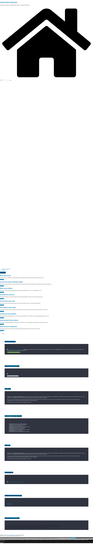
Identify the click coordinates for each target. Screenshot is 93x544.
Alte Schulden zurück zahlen (8, 307)
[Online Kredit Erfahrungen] (46, 79)
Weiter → (3, 333)
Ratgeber (3, 269)
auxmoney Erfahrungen (6, 268)
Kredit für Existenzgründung (8, 313)
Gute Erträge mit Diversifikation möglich (11, 281)
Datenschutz (9, 504)
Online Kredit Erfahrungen (8, 2)
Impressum (9, 503)
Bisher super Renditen (6, 288)
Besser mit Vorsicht (5, 275)
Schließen (1, 542)
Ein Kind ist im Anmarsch (7, 294)
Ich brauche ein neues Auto (7, 301)
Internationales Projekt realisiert (9, 320)
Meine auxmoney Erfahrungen (8, 326)
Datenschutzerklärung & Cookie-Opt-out (64, 537)
